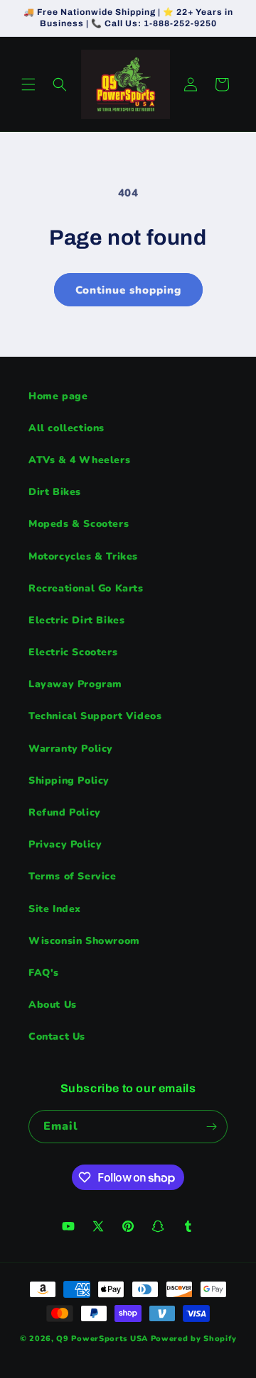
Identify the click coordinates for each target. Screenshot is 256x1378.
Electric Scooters (72, 652)
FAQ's (43, 972)
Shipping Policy (69, 780)
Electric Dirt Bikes (76, 620)
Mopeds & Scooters (78, 523)
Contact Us (56, 1036)
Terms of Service (72, 876)
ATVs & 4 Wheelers (79, 460)
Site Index (54, 909)
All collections (66, 428)
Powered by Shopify (194, 1338)
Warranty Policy (70, 748)
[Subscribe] (211, 1126)
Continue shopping (128, 290)
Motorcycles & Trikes (83, 556)
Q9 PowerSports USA (102, 1338)
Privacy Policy (65, 844)
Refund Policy (64, 812)
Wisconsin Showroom (84, 941)
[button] (28, 84)
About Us (52, 1004)
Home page (57, 396)
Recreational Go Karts (86, 588)
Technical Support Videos (94, 716)
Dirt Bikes (54, 492)
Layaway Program (75, 684)
